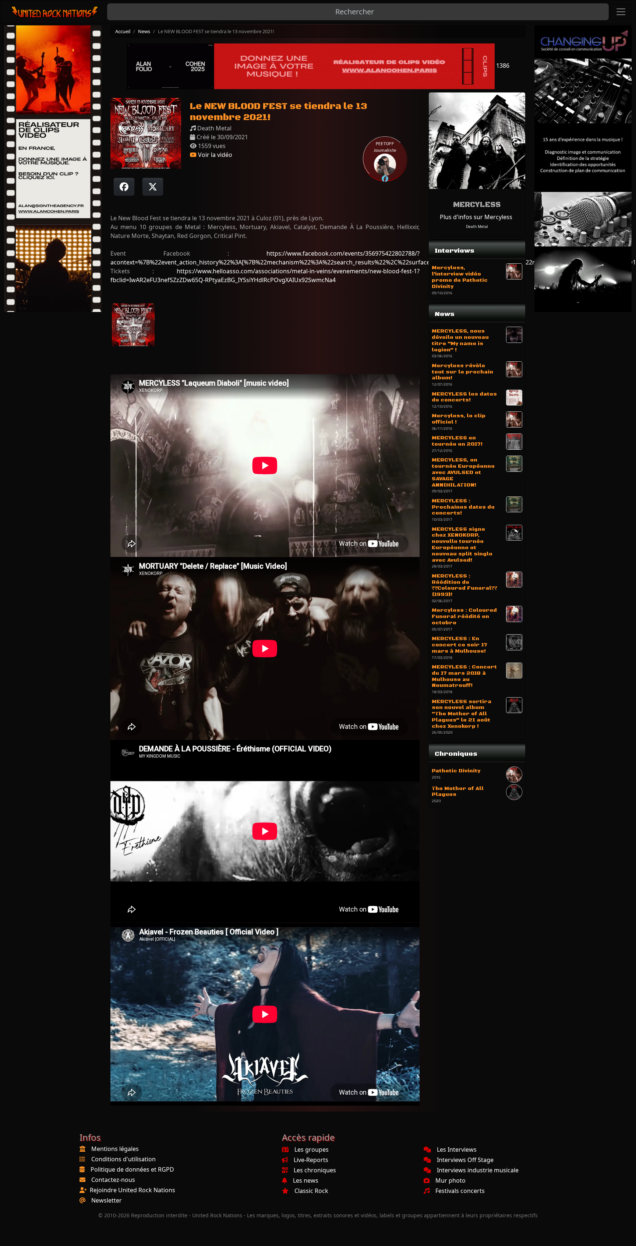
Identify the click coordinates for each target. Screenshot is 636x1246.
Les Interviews (457, 1149)
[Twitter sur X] (152, 187)
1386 (502, 66)
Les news (305, 1180)
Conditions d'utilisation (123, 1159)
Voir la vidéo (214, 155)
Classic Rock (311, 1191)
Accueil (122, 31)
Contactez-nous (113, 1180)
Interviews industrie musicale (478, 1170)
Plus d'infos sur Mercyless (476, 217)
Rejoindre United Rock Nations (132, 1190)
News (144, 31)
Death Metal (477, 226)
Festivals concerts (460, 1191)
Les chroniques (315, 1170)
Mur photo (450, 1180)
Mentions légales (115, 1149)
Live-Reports (311, 1160)
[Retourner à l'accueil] (55, 12)
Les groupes (311, 1149)
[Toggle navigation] (621, 11)
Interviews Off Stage (465, 1160)
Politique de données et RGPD (132, 1169)
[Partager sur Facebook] (124, 187)
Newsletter (106, 1200)
